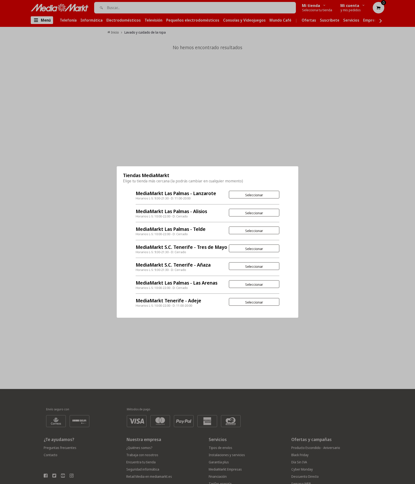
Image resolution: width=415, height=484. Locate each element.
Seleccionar (254, 194)
